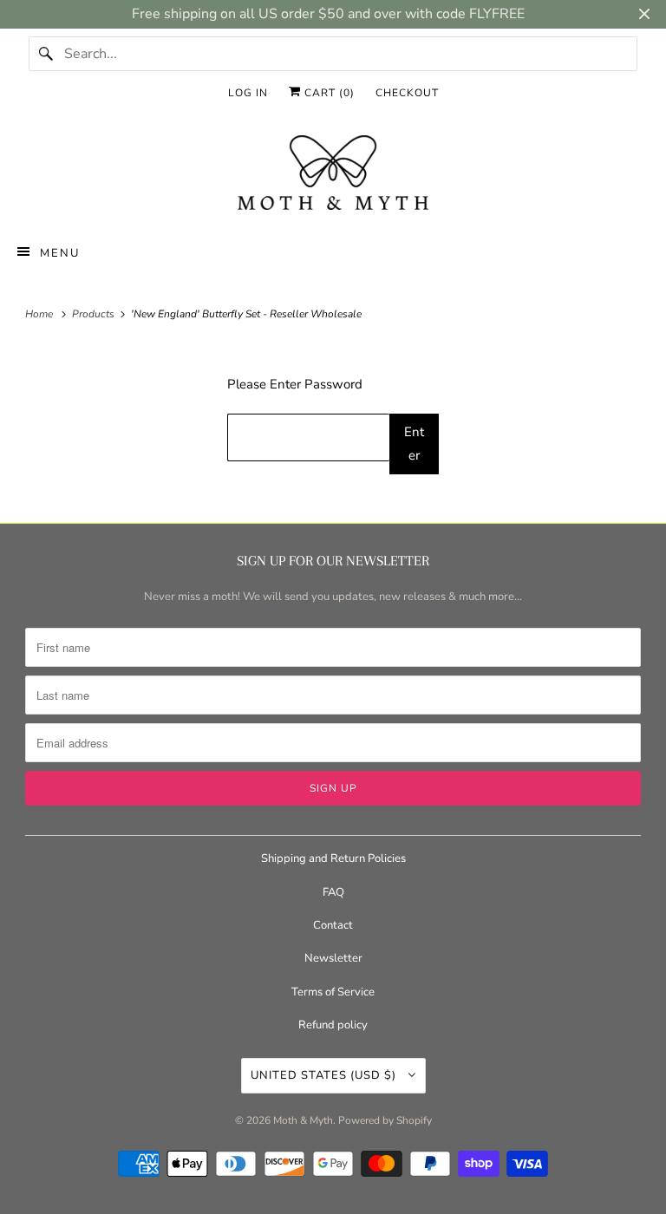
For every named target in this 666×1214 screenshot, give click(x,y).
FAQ (333, 892)
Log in (248, 93)
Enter (414, 443)
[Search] (46, 53)
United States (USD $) (325, 1075)
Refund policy (333, 1025)
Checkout (407, 93)
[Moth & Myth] (333, 174)
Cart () (328, 93)
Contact (333, 925)
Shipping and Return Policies (333, 858)
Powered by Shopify (385, 1120)
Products (94, 314)
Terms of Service (333, 992)
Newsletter (333, 958)
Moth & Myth (303, 1120)
